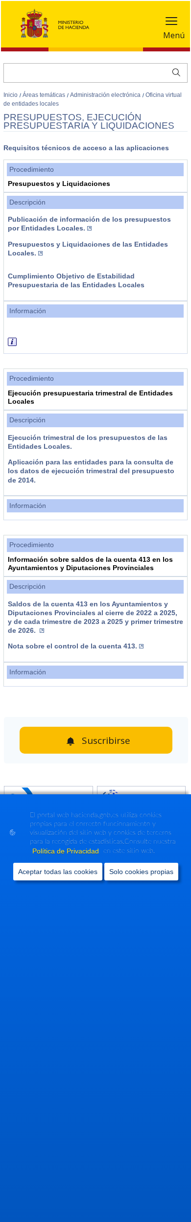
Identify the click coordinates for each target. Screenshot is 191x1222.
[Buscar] (174, 71)
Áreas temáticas (45, 95)
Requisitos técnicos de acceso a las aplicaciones (86, 148)
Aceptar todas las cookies (57, 872)
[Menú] (171, 23)
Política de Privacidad (66, 851)
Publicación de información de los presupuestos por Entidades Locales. (89, 223)
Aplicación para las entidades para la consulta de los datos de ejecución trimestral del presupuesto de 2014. (91, 471)
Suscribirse (106, 740)
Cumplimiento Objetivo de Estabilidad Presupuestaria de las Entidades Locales (76, 280)
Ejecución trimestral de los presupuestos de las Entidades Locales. (87, 442)
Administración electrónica (106, 95)
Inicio (11, 95)
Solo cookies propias (141, 872)
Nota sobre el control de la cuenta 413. (72, 646)
